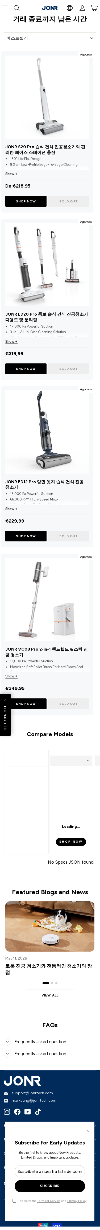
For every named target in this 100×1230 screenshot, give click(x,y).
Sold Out (68, 201)
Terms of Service (48, 1201)
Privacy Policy (76, 1201)
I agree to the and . (52, 1200)
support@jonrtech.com (32, 1093)
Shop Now (26, 201)
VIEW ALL (50, 995)
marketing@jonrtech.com (34, 1100)
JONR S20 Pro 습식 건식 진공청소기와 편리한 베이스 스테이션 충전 (45, 149)
